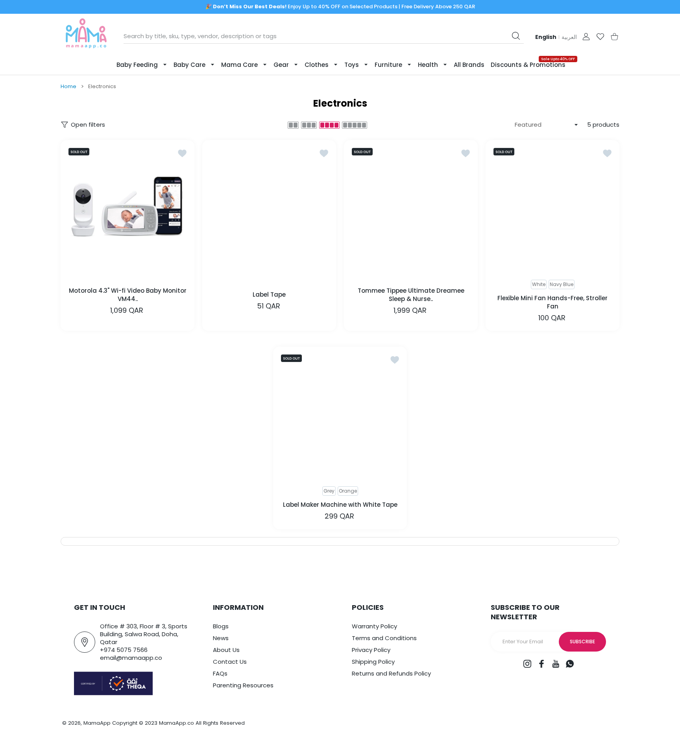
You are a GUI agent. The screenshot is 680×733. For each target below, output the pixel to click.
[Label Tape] (269, 207)
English (545, 37)
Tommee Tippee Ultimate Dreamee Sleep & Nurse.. (411, 294)
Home (68, 86)
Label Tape (269, 294)
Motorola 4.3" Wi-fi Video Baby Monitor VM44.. (128, 294)
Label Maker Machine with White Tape (340, 504)
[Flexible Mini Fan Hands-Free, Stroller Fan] (552, 207)
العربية (569, 37)
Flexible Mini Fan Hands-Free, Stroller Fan (552, 302)
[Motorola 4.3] (127, 207)
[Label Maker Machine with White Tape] (340, 413)
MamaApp (97, 723)
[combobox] (324, 36)
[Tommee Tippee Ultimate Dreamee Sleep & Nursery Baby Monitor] (411, 207)
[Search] (516, 36)
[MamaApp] (86, 36)
